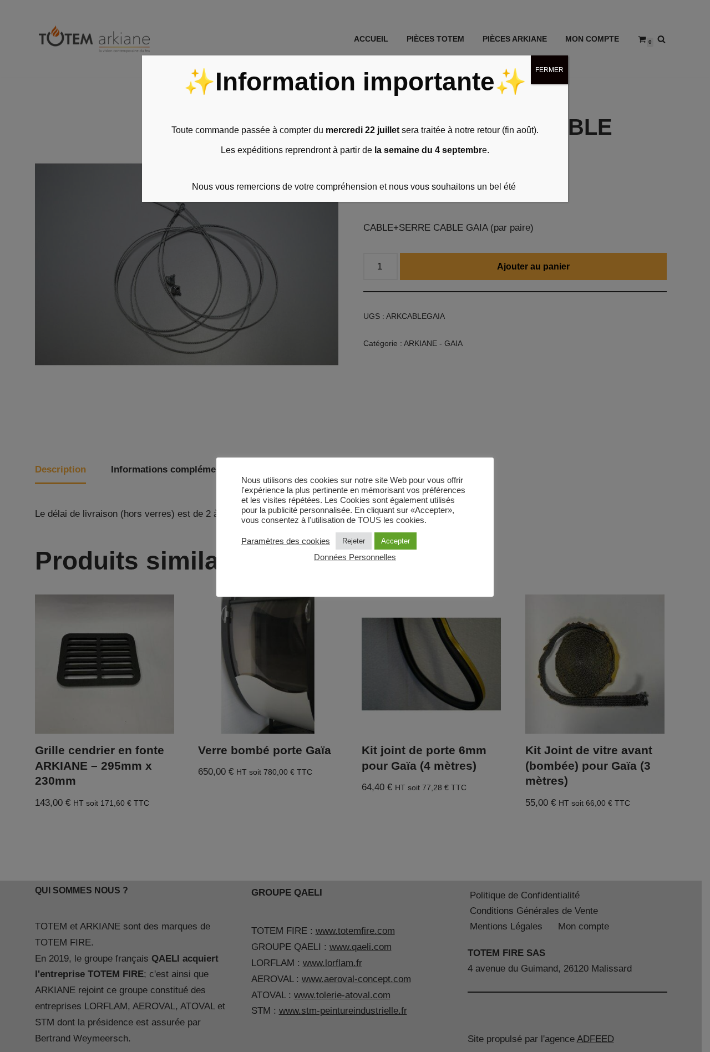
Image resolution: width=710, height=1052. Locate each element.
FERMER (549, 70)
